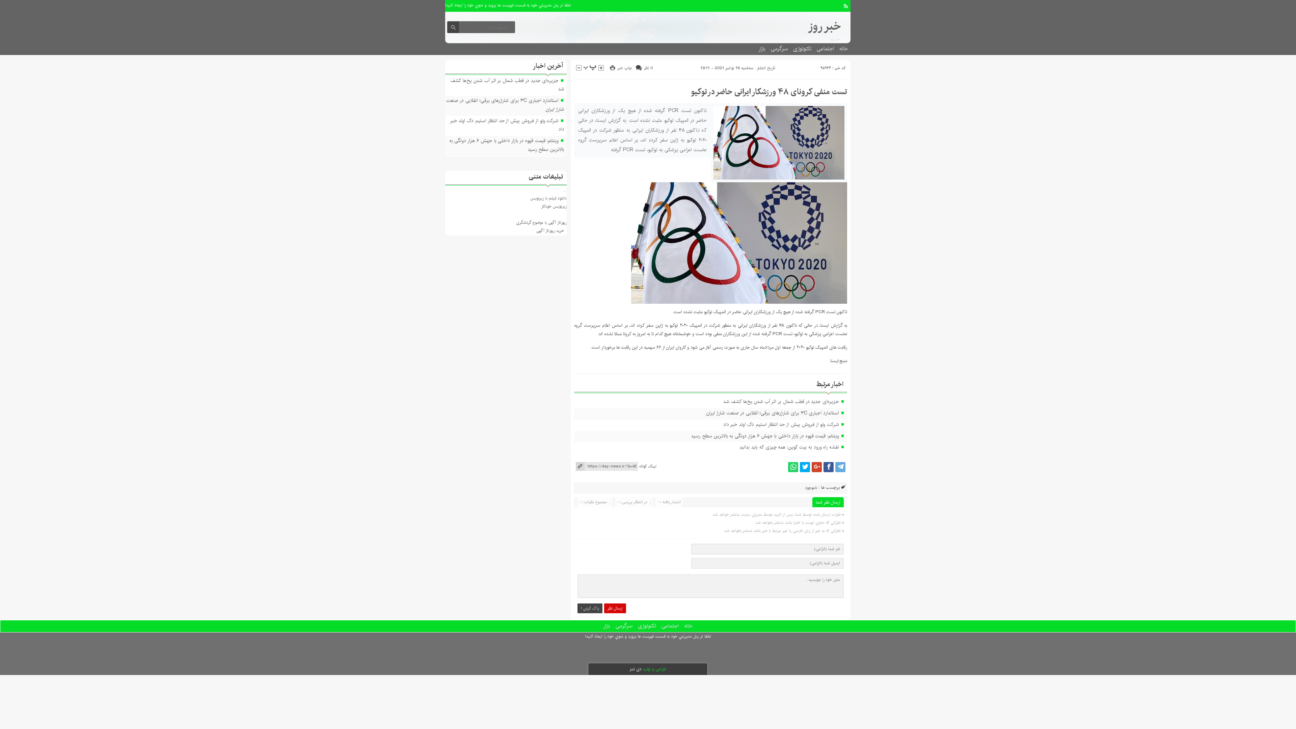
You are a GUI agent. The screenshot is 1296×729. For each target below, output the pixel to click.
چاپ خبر (624, 68)
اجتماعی (825, 48)
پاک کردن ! (590, 608)
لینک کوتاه (647, 466)
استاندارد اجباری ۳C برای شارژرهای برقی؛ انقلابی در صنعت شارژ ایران (772, 413)
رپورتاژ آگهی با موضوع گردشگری (541, 222)
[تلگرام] (840, 467)
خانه (843, 48)
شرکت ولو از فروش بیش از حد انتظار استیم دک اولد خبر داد (781, 425)
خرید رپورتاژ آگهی (550, 230)
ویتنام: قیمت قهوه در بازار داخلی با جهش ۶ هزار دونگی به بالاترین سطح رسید (765, 436)
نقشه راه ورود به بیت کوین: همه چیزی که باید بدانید (789, 447)
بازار (761, 48)
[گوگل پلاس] (817, 467)
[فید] (846, 6)
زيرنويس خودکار (554, 206)
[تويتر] (805, 467)
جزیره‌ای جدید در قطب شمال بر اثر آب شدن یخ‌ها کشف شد (781, 402)
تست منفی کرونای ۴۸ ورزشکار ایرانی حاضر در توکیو (769, 92)
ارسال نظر (615, 608)
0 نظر (648, 68)
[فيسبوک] (829, 467)
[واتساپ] (793, 467)
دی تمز (636, 669)
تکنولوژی (802, 48)
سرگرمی (779, 48)
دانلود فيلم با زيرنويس (548, 198)
